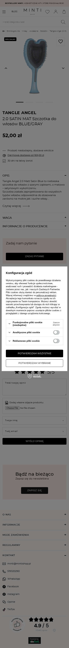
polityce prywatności (46, 295)
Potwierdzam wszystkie (34, 353)
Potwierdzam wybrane (34, 363)
